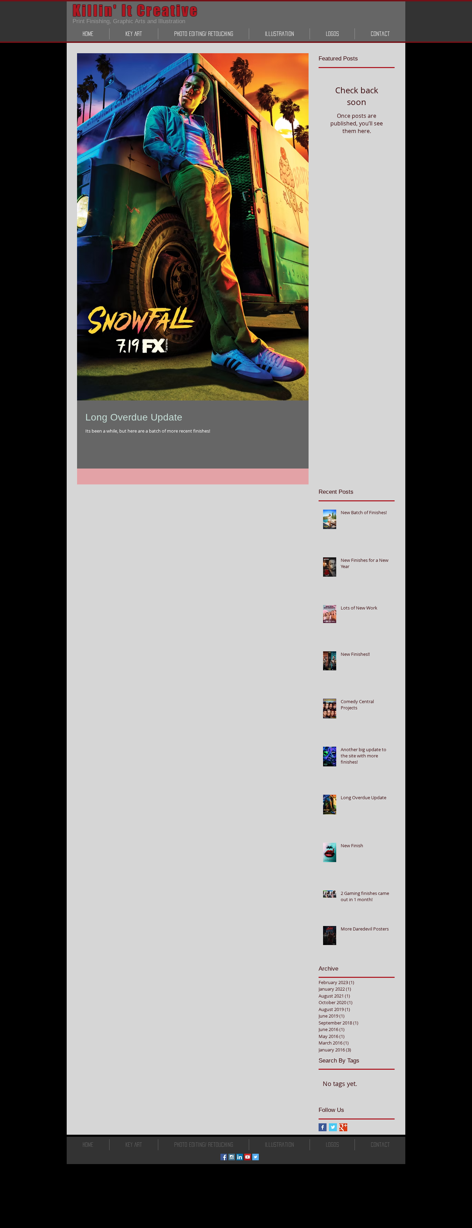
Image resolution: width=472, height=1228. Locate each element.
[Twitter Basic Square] (333, 1127)
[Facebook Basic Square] (323, 1127)
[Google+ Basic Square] (343, 1127)
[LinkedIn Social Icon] (239, 1157)
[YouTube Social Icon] (247, 1157)
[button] (134, 33)
